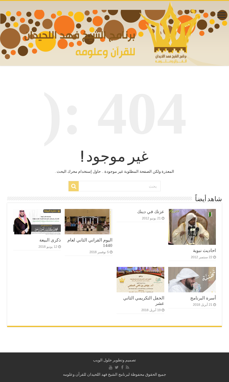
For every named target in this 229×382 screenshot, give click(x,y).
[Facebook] (122, 367)
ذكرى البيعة (50, 239)
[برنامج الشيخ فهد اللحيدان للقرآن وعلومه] (115, 32)
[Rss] (127, 367)
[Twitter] (116, 367)
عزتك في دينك (150, 211)
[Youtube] (110, 367)
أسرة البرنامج (203, 297)
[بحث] (74, 186)
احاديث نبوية (204, 250)
